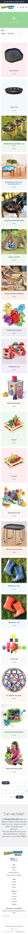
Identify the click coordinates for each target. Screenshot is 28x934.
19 (26, 790)
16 (14, 790)
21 (6, 793)
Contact (14, 882)
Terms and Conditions (8, 931)
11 (20, 786)
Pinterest (14, 901)
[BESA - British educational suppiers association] (14, 860)
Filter (2, 30)
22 (10, 793)
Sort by (3, 33)
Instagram (14, 904)
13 (2, 790)
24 (18, 793)
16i (24, 931)
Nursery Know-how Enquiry (14, 875)
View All (12, 797)
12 (24, 786)
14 (6, 790)
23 (14, 793)
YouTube (14, 899)
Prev (6, 782)
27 (6, 797)
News (14, 870)
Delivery (14, 884)
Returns (14, 887)
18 (22, 790)
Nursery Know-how (14, 872)
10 (16, 786)
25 (22, 793)
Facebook (14, 896)
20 (2, 793)
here (8, 836)
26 (26, 793)
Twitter (14, 893)
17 (18, 790)
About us (14, 867)
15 (10, 790)
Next (19, 797)
